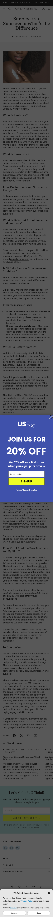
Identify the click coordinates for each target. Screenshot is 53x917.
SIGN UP (26, 481)
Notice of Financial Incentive (26, 490)
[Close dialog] (50, 417)
